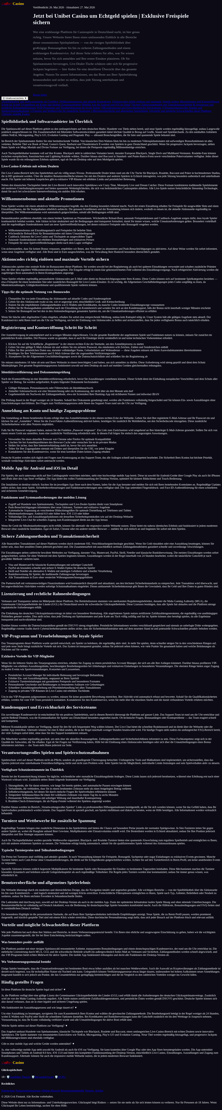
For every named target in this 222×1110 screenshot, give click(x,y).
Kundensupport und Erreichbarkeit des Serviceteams (131, 107)
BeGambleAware (42, 1076)
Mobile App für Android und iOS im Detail (106, 104)
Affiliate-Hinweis (50, 1090)
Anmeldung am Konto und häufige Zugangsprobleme (51, 104)
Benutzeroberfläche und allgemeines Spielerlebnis (119, 110)
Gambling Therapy (18, 1076)
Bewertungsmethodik (72, 1090)
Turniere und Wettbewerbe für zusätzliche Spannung (60, 110)
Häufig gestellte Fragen (15, 114)
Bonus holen (40, 94)
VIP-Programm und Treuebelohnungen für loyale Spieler (68, 107)
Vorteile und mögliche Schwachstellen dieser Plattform (180, 110)
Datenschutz (8, 1090)
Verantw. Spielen (94, 1090)
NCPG (60, 1076)
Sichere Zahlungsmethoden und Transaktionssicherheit (161, 104)
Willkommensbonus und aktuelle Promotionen (85, 101)
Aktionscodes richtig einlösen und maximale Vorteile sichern (145, 101)
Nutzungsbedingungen (28, 1090)
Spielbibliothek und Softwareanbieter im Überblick (29, 101)
